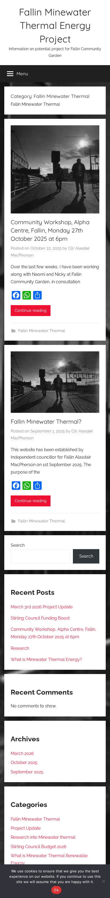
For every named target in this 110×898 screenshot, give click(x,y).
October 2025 (24, 762)
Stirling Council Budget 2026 (38, 846)
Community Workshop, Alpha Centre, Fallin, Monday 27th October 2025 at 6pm (50, 230)
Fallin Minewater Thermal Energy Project (55, 25)
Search (18, 545)
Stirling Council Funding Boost (40, 618)
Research (20, 648)
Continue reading (30, 310)
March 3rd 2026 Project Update (42, 606)
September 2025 (27, 771)
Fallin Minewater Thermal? (46, 421)
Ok (56, 890)
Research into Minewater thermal (43, 837)
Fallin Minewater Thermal (41, 330)
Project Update (26, 828)
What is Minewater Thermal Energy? (46, 659)
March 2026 (22, 753)
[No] (103, 881)
